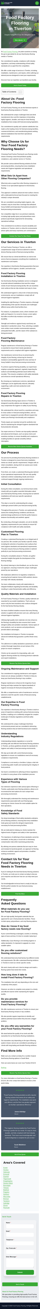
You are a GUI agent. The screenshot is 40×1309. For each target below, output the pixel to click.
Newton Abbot (8, 1183)
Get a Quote (19, 40)
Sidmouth (6, 1172)
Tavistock (6, 1201)
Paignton (6, 1192)
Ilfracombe (6, 1196)
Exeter (5, 1168)
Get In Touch (20, 1284)
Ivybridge (6, 1203)
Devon (5, 1205)
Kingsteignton (7, 1181)
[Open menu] (37, 3)
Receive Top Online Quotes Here (20, 663)
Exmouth (6, 1174)
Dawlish (6, 1176)
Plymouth (6, 1208)
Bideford (6, 1190)
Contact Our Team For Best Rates (20, 236)
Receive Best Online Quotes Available (20, 446)
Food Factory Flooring (10, 51)
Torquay (6, 1188)
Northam (6, 1194)
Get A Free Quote (20, 1154)
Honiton (6, 1170)
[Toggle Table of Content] (19, 92)
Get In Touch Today (20, 85)
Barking (3, 1067)
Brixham (6, 1199)
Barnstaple (7, 1185)
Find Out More (20, 894)
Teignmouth (7, 1179)
